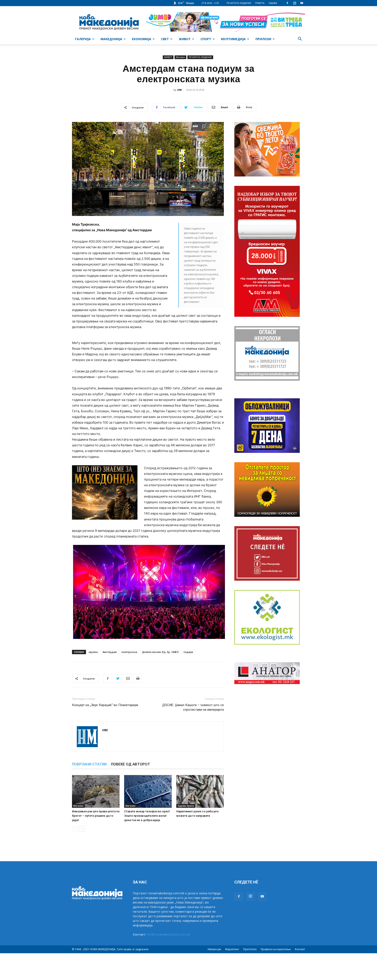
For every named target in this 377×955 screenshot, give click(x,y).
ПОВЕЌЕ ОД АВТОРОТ (130, 764)
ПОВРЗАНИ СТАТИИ (89, 764)
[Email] (127, 678)
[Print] (137, 678)
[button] (300, 39)
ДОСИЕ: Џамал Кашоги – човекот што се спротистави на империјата (193, 707)
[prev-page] (74, 829)
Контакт (300, 949)
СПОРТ (205, 39)
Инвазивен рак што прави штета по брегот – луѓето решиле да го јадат (96, 816)
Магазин (180, 57)
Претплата (250, 949)
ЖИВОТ (185, 39)
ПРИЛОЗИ (263, 39)
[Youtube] (301, 3)
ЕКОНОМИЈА (141, 39)
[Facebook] (287, 3)
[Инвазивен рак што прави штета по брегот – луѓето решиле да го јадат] (96, 791)
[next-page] (81, 829)
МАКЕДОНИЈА (111, 39)
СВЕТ (165, 39)
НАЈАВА (273, 3)
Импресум (214, 949)
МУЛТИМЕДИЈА (233, 39)
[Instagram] (294, 3)
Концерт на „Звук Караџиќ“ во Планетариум (105, 705)
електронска (129, 652)
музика (93, 652)
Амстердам (110, 652)
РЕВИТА (259, 3)
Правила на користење (276, 949)
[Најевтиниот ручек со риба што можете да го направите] (200, 791)
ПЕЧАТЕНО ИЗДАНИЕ (238, 3)
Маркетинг (232, 949)
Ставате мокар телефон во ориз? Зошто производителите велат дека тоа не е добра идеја (147, 816)
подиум (188, 652)
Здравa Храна (186, 805)
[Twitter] (117, 678)
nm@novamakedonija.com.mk (168, 934)
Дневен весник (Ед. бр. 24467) (160, 652)
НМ (179, 89)
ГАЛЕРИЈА (83, 39)
